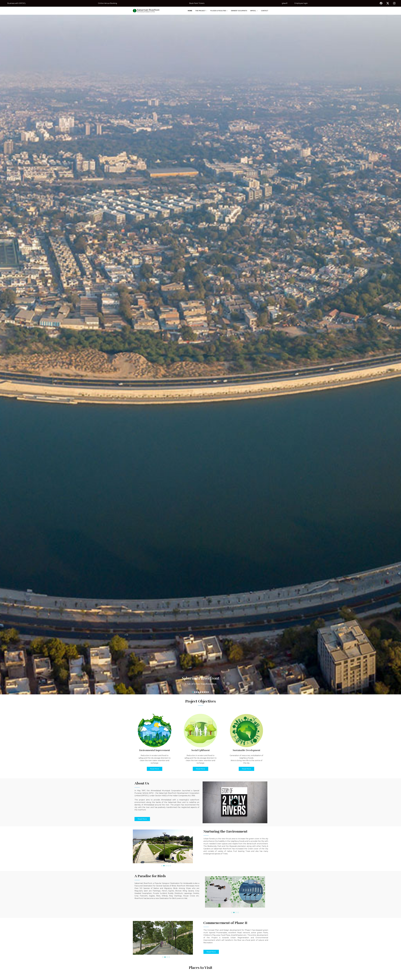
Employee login (301, 3)
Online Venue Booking (107, 3)
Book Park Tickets (196, 3)
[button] (30, 354)
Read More (154, 769)
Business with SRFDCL (16, 3)
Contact (264, 10)
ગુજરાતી (284, 3)
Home (190, 10)
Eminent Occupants (239, 10)
